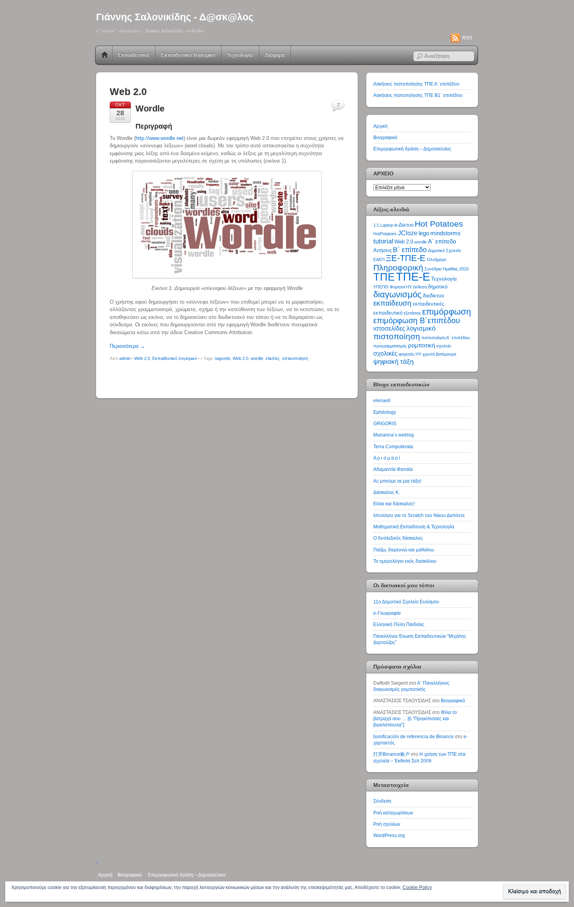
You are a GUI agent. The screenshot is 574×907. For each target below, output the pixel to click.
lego (424, 233)
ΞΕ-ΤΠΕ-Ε (406, 258)
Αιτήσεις (382, 250)
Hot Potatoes (439, 223)
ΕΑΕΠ (379, 259)
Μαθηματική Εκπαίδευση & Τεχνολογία (413, 526)
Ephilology (384, 412)
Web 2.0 (142, 358)
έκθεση (420, 286)
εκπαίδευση (392, 303)
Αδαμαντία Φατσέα (393, 469)
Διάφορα (275, 55)
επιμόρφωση (446, 312)
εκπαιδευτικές (428, 304)
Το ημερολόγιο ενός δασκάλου (405, 561)
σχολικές (385, 353)
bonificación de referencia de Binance (413, 736)
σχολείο (443, 345)
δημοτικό (437, 287)
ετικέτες (273, 358)
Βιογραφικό (385, 137)
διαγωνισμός (397, 294)
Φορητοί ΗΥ (401, 286)
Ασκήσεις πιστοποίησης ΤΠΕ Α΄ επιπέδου (416, 83)
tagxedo (222, 358)
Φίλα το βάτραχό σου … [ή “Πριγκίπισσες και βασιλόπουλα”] (415, 719)
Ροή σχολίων (386, 823)
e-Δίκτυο (404, 225)
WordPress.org (389, 835)
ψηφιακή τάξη (393, 361)
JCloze (407, 233)
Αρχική (105, 55)
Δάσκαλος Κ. (386, 492)
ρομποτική (421, 345)
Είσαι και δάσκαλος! (394, 503)
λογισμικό (420, 328)
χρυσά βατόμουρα (439, 354)
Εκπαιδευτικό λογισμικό (188, 55)
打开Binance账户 (391, 754)
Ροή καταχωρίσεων (393, 812)
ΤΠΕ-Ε (413, 276)
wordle (257, 358)
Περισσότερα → (127, 346)
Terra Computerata (393, 446)
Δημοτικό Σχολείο (444, 250)
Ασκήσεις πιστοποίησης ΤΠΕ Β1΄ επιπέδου (418, 95)
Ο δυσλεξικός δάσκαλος (398, 537)
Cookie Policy (417, 887)
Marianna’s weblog (393, 434)
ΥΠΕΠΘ (381, 286)
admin (124, 358)
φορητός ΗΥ (410, 354)
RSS (467, 38)
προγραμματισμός (390, 345)
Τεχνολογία (240, 55)
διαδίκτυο (433, 296)
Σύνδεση (382, 800)
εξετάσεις (412, 313)
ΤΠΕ (384, 277)
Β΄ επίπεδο (410, 250)
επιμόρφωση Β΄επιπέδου (416, 320)
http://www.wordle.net (159, 138)
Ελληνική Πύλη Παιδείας (398, 624)
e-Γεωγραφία (387, 612)
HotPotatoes (385, 233)
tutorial (383, 241)
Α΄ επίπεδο (442, 241)
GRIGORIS (384, 423)
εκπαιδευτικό (388, 313)
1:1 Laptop (383, 225)
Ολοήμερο (436, 259)
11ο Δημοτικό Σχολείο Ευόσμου (406, 601)
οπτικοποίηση (295, 358)
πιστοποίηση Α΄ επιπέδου (445, 337)
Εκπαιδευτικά (133, 55)
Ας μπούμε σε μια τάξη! (397, 480)
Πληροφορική (398, 267)
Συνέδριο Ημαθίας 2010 (446, 269)
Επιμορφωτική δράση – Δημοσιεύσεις (412, 148)
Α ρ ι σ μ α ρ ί (386, 457)
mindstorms (445, 233)
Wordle (149, 108)
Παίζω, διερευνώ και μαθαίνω (403, 549)
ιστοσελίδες (389, 328)
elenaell (381, 400)
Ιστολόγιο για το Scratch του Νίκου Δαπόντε (419, 515)
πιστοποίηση (396, 336)
